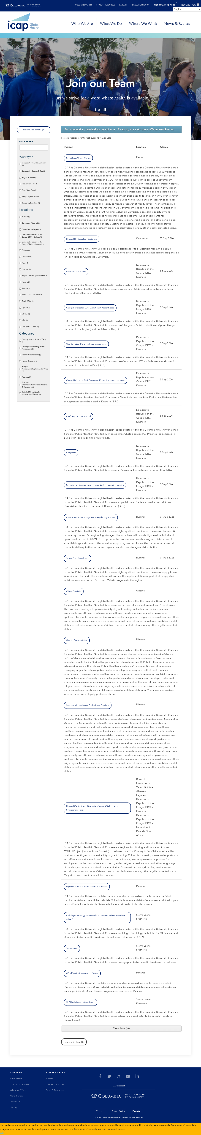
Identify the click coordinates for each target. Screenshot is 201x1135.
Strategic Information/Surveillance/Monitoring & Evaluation (35, 384)
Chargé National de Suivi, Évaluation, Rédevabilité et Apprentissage (95, 380)
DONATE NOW (188, 5)
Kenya (25, 263)
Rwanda (25, 288)
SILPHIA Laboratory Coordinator (80, 1002)
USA (24, 320)
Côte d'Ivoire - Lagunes (31, 229)
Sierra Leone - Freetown (32, 295)
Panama (26, 282)
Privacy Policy (118, 1111)
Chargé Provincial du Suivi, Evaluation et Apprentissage (90, 308)
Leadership (15, 1101)
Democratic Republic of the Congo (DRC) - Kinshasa (32, 236)
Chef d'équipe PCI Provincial (78, 416)
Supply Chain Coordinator (77, 558)
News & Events (177, 23)
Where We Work (143, 23)
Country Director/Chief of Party (34, 340)
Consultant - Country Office (33, 171)
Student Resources (105, 5)
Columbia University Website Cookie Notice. (99, 1129)
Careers (123, 5)
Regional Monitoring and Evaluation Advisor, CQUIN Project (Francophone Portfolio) (92, 808)
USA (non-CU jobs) (30, 327)
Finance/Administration (31, 355)
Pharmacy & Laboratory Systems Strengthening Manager (90, 517)
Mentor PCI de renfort (76, 271)
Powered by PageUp (74, 1041)
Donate (136, 1111)
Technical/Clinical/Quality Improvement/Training (31, 393)
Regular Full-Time (29, 177)
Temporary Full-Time (30, 196)
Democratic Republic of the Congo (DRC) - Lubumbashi (33, 243)
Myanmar (26, 269)
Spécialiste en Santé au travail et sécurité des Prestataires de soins (95, 485)
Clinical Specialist (73, 591)
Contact (100, 1111)
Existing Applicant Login (33, 130)
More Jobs (121, 1028)
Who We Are (82, 23)
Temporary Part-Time (30, 203)
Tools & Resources (83, 5)
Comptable (71, 452)
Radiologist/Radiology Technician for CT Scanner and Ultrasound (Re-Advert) (96, 917)
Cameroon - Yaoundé (31, 223)
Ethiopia (25, 250)
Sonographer (72, 948)
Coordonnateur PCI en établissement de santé (86, 344)
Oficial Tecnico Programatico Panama (82, 973)
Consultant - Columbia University (34, 164)
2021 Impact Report (164, 5)
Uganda (25, 307)
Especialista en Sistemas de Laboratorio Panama (86, 886)
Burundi (26, 217)
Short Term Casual (29, 190)
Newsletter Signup (140, 5)
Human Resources (29, 361)
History (13, 1107)
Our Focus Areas (21, 1084)
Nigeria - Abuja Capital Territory (34, 276)
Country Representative (76, 640)
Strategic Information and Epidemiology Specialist (87, 705)
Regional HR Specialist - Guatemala (81, 239)
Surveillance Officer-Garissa (78, 158)
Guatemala (27, 257)
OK (2, 1133)
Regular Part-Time (29, 184)
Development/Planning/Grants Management (33, 348)
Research (26, 377)
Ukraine (25, 314)
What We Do (111, 23)
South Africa (27, 301)
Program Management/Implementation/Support (35, 369)
